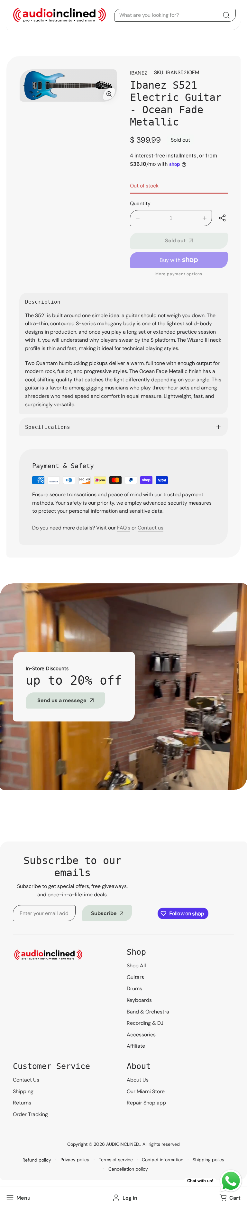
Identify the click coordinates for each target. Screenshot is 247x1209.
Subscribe (104, 913)
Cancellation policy (128, 1169)
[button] (229, 1197)
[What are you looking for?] (226, 15)
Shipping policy (208, 1160)
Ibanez (139, 73)
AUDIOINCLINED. (123, 1144)
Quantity (140, 203)
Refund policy (37, 1160)
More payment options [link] (178, 274)
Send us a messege (62, 700)
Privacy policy (74, 1160)
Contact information (162, 1160)
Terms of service (116, 1160)
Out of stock (144, 185)
